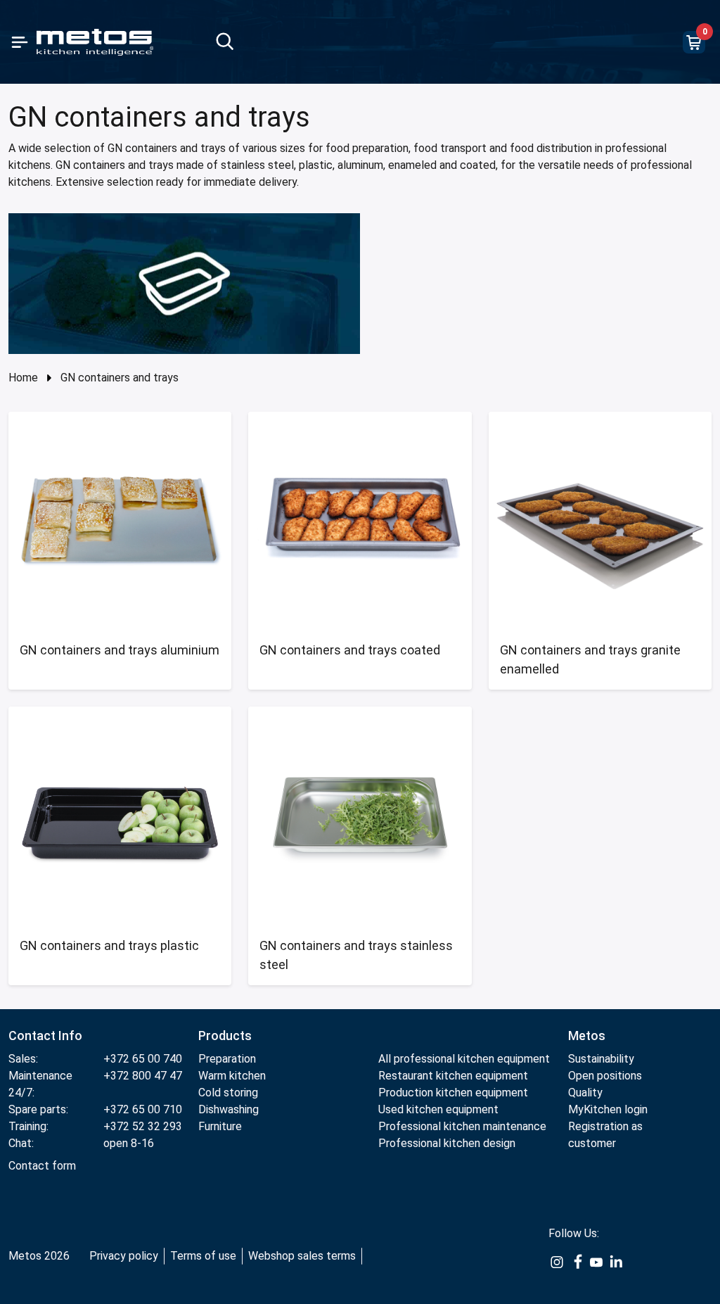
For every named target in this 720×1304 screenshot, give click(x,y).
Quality (585, 1092)
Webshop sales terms (302, 1255)
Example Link (556, 1270)
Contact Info (45, 1035)
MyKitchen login (608, 1109)
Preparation (227, 1058)
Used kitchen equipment (438, 1109)
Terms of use (203, 1255)
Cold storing (228, 1092)
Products (225, 1035)
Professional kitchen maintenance (462, 1126)
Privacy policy (123, 1255)
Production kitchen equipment (453, 1092)
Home (23, 377)
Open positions (605, 1075)
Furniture (220, 1126)
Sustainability (601, 1058)
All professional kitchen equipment (464, 1058)
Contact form (42, 1165)
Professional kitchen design (446, 1143)
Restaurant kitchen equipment (454, 1075)
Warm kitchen (233, 1075)
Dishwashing (228, 1109)
